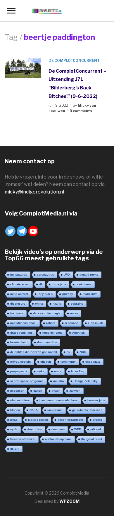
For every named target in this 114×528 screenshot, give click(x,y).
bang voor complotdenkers (58, 400)
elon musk (95, 323)
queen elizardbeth (70, 419)
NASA (34, 410)
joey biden (45, 294)
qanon (37, 390)
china (39, 303)
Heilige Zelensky (86, 381)
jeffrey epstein (20, 361)
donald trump (89, 274)
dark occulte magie (47, 313)
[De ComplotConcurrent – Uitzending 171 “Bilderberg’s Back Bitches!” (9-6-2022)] (23, 67)
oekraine (77, 303)
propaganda (18, 371)
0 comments (81, 111)
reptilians (71, 323)
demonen (58, 429)
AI (40, 284)
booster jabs (96, 400)
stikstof (95, 429)
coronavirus (45, 274)
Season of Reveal (22, 439)
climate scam (20, 284)
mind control (19, 294)
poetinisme (83, 284)
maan (74, 313)
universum (55, 410)
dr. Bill (14, 448)
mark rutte (90, 294)
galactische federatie (87, 410)
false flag (77, 371)
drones (98, 419)
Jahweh (74, 390)
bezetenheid (18, 342)
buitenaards (18, 274)
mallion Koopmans (58, 439)
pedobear (17, 390)
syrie (14, 429)
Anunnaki (79, 332)
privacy (67, 294)
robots (50, 323)
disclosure (17, 303)
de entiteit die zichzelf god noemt (33, 352)
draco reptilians (21, 332)
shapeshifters (20, 400)
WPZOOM (69, 501)
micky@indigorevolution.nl (34, 192)
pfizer (56, 390)
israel (14, 419)
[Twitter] (10, 231)
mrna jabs (59, 284)
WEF (77, 429)
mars (57, 371)
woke (40, 371)
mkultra (58, 381)
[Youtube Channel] (33, 231)
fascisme (16, 313)
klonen (15, 410)
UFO (67, 274)
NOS (83, 352)
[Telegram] (22, 231)
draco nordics (47, 342)
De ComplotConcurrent (74, 60)
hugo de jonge (52, 332)
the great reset (91, 439)
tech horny (68, 361)
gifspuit (45, 361)
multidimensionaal (23, 323)
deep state (92, 361)
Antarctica (34, 429)
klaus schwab (38, 419)
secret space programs (27, 381)
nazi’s (57, 303)
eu (68, 352)
